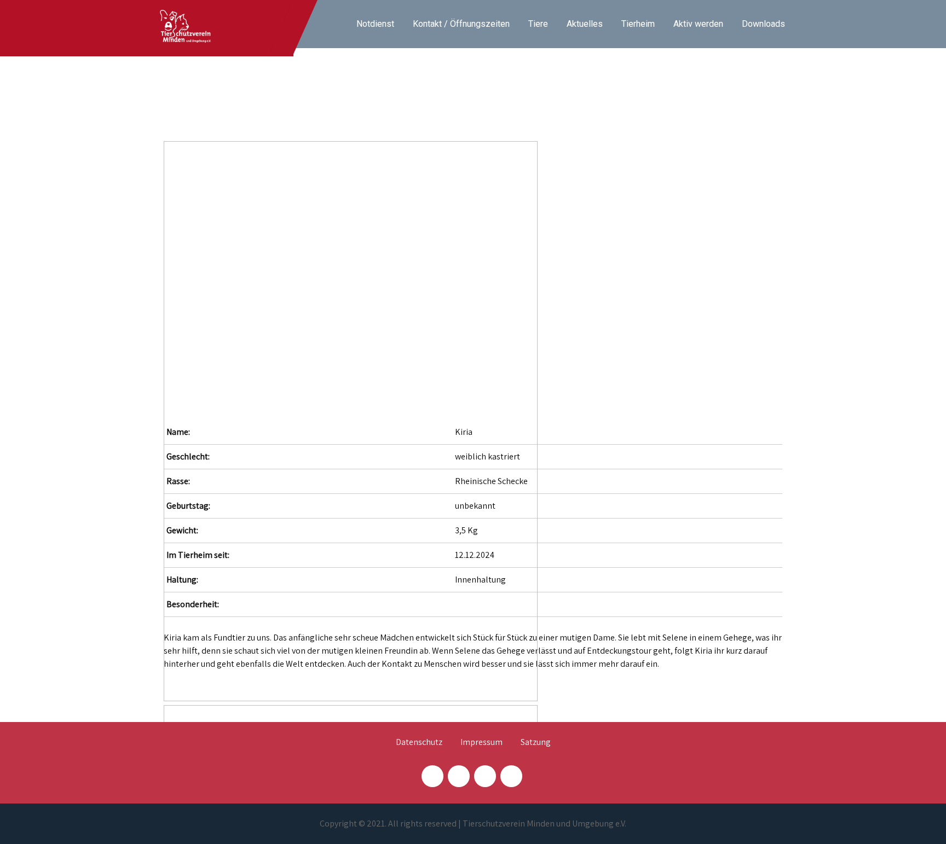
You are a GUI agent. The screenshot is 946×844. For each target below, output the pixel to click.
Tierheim (638, 24)
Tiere (538, 24)
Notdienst (375, 24)
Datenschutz (419, 743)
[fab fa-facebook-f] (432, 776)
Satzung (536, 743)
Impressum (481, 743)
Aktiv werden (698, 24)
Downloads (763, 24)
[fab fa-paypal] (485, 776)
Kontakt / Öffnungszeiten (461, 24)
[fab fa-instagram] (459, 776)
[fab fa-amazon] (511, 776)
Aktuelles (585, 24)
